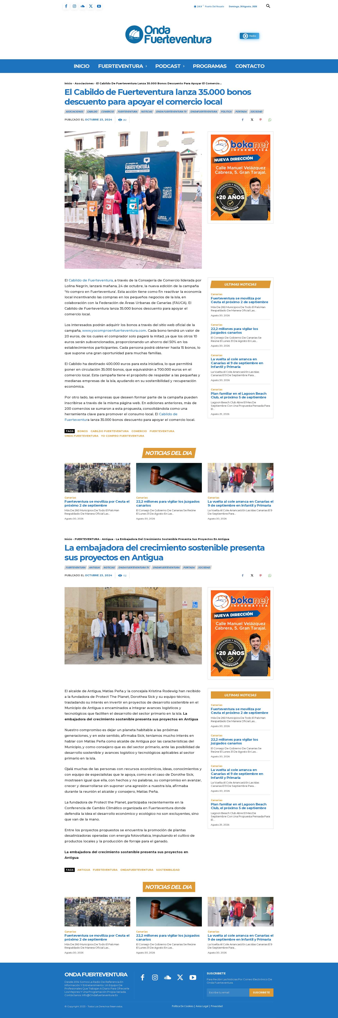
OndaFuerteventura (203, 111)
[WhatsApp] (269, 120)
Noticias (146, 111)
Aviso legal (202, 1006)
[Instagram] (74, 6)
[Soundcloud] (82, 6)
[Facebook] (66, 6)
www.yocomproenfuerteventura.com (114, 330)
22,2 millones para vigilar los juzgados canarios (234, 331)
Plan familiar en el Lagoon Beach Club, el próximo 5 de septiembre (238, 395)
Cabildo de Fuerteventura (91, 280)
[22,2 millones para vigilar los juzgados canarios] (169, 477)
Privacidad (217, 1006)
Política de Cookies (182, 1006)
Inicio (68, 83)
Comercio (107, 111)
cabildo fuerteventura (110, 431)
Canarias (216, 294)
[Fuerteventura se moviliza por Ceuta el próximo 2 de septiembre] (97, 477)
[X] (91, 6)
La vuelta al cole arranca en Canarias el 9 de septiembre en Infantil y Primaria (237, 363)
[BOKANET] (240, 178)
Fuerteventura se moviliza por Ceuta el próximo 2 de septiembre (239, 300)
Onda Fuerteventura (81, 435)
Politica (226, 111)
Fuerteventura (162, 431)
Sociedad (256, 111)
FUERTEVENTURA (127, 111)
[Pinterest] (260, 120)
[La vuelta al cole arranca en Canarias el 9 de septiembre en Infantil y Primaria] (240, 477)
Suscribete (261, 992)
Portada (240, 111)
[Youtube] (99, 6)
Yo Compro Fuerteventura (122, 435)
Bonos (82, 431)
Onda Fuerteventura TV (171, 111)
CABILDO (92, 111)
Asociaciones (84, 83)
